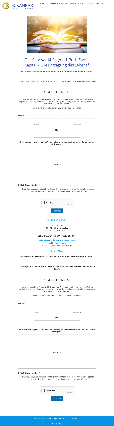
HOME (42, 4)
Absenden (57, 210)
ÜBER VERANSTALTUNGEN (76, 4)
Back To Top (57, 424)
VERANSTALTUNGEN (55, 4)
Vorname (37, 125)
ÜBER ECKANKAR (96, 4)
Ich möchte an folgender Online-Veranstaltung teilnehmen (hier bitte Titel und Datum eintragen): (57, 143)
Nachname (77, 125)
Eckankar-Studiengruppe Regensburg (57, 240)
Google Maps (57, 251)
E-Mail (57, 130)
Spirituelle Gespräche (57, 220)
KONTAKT (44, 7)
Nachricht (57, 165)
